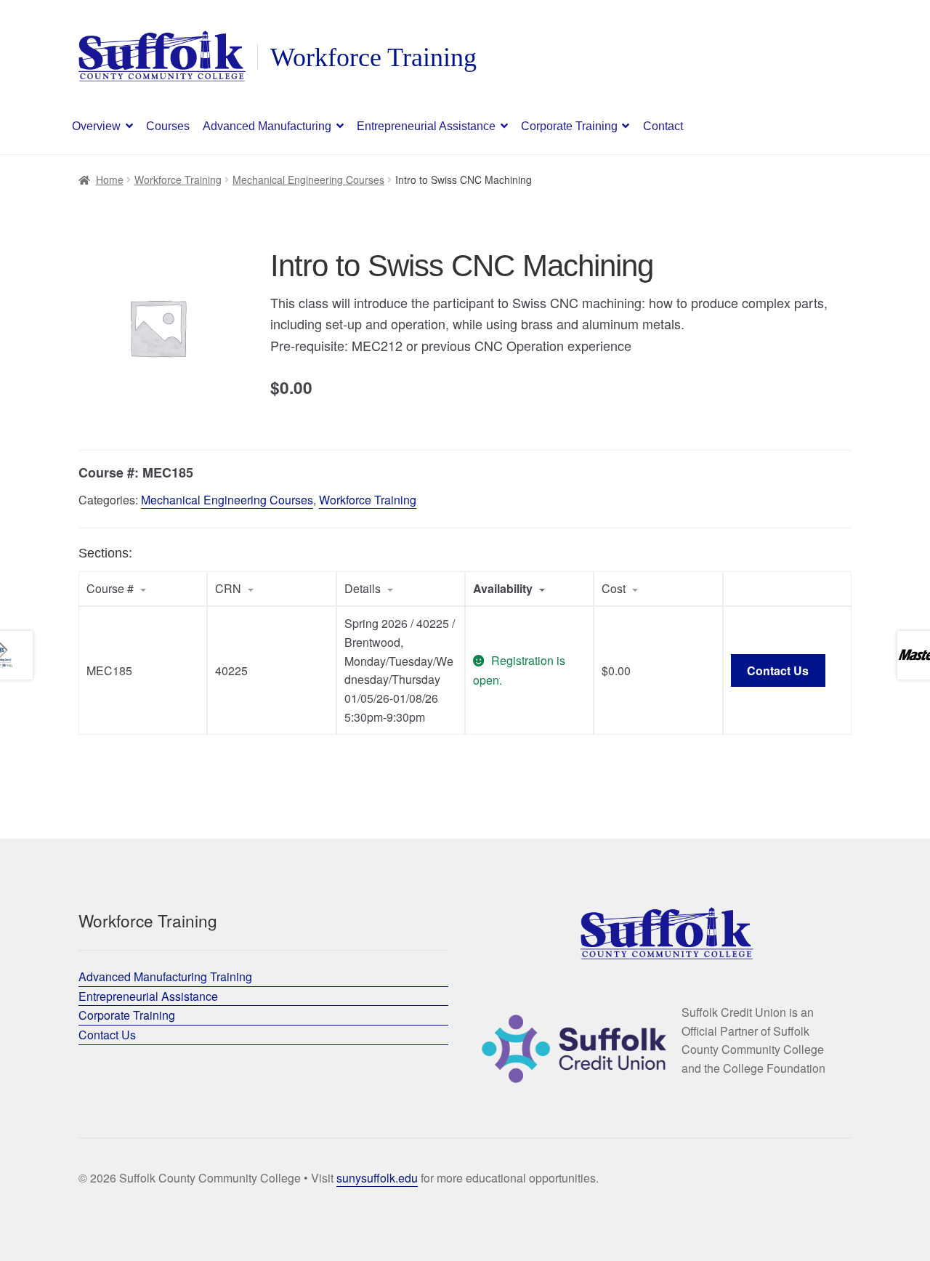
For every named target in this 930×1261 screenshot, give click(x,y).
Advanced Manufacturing (267, 126)
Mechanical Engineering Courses (308, 179)
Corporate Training (569, 126)
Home (110, 179)
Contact (663, 126)
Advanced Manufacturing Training (165, 976)
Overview (96, 126)
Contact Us (778, 670)
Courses (168, 126)
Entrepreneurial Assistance (426, 126)
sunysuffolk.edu (377, 1177)
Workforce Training (178, 179)
